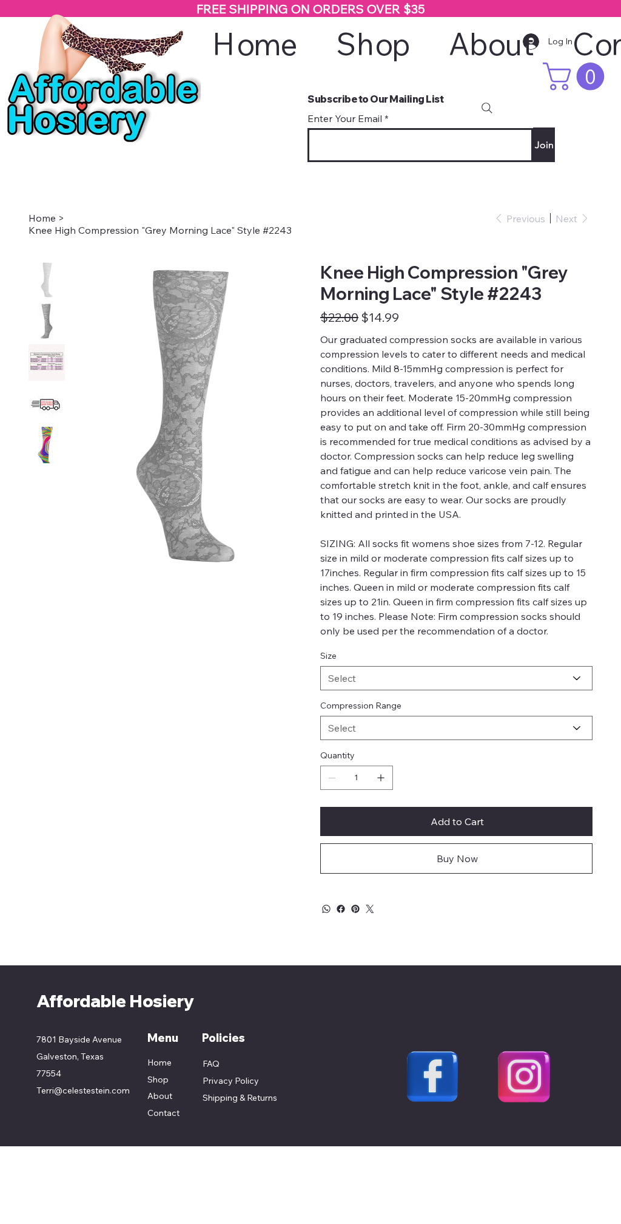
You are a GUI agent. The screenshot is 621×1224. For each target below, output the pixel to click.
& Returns (257, 1097)
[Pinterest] (355, 909)
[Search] (487, 108)
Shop (158, 1079)
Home (159, 1062)
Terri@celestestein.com (83, 1090)
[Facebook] (341, 909)
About (159, 1095)
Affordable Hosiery (115, 1000)
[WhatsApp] (326, 909)
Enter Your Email (344, 118)
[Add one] (381, 778)
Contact (163, 1112)
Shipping (220, 1097)
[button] (577, 76)
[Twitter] (370, 909)
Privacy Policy (231, 1080)
